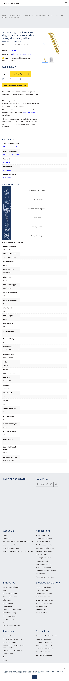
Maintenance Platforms (45, 548)
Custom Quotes (42, 590)
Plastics (6, 622)
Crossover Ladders (43, 542)
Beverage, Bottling (10, 593)
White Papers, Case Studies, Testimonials (14, 646)
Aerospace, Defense (11, 587)
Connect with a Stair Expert (46, 636)
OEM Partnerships (43, 597)
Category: (6, 50)
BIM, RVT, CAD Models (11, 154)
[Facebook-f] (47, 484)
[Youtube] (42, 484)
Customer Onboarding (44, 648)
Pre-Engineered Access (45, 587)
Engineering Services (44, 593)
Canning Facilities (10, 597)
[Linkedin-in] (38, 484)
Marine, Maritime (9, 616)
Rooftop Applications (44, 567)
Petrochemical (8, 619)
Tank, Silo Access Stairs (45, 577)
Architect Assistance (44, 603)
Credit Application (43, 652)
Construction (8, 603)
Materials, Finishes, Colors (13, 639)
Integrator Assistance (44, 600)
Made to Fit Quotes (43, 639)
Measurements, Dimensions (14, 147)
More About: (7, 54)
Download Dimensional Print (15, 85)
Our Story (7, 535)
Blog (4, 657)
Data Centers (8, 606)
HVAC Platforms (42, 554)
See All (13, 50)
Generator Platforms (44, 551)
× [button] (65, 668)
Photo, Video (8, 654)
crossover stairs (29, 112)
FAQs (5, 660)
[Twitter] (55, 484)
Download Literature (44, 642)
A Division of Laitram (11, 548)
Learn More (40, 672)
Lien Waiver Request (44, 655)
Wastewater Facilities (11, 625)
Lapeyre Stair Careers (11, 545)
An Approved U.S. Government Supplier (18, 542)
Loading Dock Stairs (43, 558)
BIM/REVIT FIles (42, 609)
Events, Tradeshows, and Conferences (18, 551)
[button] (64, 43)
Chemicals (7, 600)
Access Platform (42, 535)
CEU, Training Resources (12, 650)
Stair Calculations (43, 613)
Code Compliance (10, 642)
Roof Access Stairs (43, 564)
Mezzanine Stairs (42, 561)
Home (4, 15)
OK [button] (34, 677)
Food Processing (9, 613)
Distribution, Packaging (12, 609)
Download (7, 162)
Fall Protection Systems (45, 545)
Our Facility (7, 538)
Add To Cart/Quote (18, 74)
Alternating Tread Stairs (16, 15)
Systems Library (42, 606)
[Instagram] (51, 484)
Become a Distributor (44, 645)
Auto (5, 590)
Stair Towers (41, 574)
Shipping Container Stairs (46, 570)
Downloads (7, 636)
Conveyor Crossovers (44, 538)
